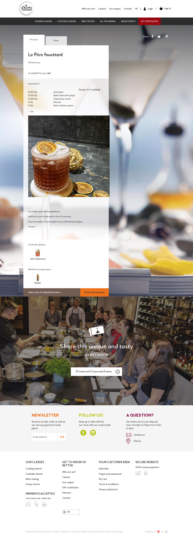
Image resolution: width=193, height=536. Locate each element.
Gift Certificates (149, 21)
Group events (128, 21)
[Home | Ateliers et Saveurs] (27, 8)
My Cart (103, 479)
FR (136, 8)
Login (150, 8)
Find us (137, 441)
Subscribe (104, 468)
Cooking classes (43, 21)
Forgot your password (110, 473)
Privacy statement (108, 489)
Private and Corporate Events (94, 371)
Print (56, 41)
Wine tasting (88, 21)
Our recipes (68, 482)
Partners (66, 492)
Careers (102, 8)
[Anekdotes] (165, 531)
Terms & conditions (109, 484)
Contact (128, 8)
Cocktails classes (66, 21)
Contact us (139, 434)
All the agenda (107, 21)
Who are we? (69, 471)
